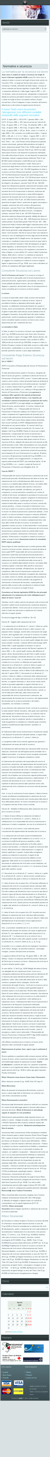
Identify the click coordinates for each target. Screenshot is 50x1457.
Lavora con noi (31, 1378)
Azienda (5, 1378)
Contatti (5, 1372)
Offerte (28, 1372)
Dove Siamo (7, 1375)
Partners (29, 1375)
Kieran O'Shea (17, 1332)
